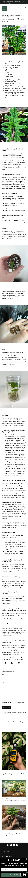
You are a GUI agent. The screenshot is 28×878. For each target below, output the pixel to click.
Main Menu (5, 851)
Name (3, 674)
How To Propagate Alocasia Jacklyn (13, 15)
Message (3, 690)
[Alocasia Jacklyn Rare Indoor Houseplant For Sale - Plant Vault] (14, 124)
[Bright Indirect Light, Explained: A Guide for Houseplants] (14, 751)
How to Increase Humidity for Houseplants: (14, 800)
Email (3, 682)
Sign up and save (7, 856)
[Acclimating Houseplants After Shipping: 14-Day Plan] (14, 817)
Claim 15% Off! (14, 874)
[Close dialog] (26, 859)
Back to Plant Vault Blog (15, 722)
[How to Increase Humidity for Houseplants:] (14, 788)
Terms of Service (14, 714)
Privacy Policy (5, 714)
